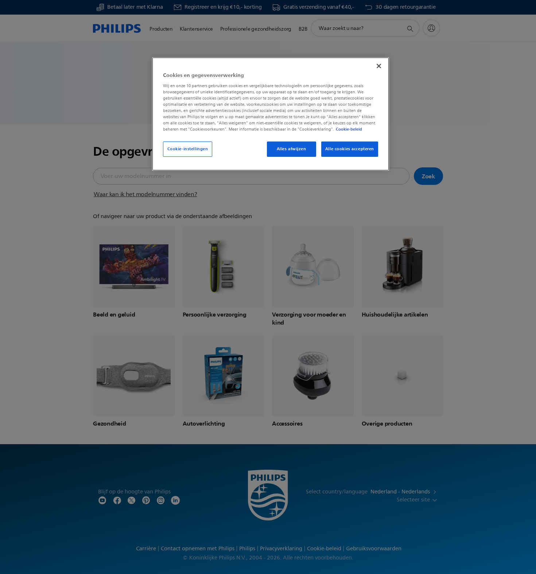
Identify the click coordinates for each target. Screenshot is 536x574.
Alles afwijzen (291, 148)
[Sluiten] (379, 66)
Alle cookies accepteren (349, 148)
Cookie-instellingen (187, 148)
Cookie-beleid (349, 129)
